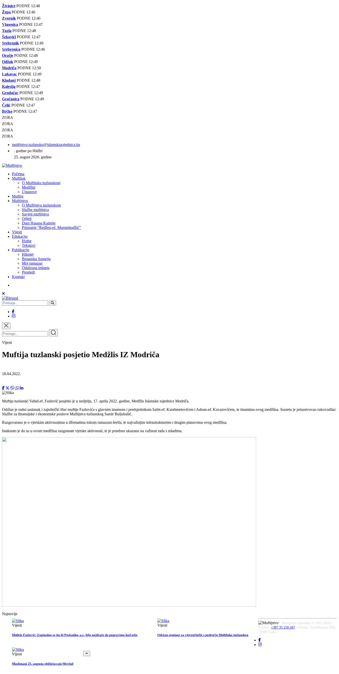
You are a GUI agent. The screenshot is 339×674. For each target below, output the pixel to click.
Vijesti (17, 232)
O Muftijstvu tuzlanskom (41, 205)
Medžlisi (28, 187)
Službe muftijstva (35, 210)
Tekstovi (28, 245)
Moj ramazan (32, 263)
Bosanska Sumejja (36, 259)
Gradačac (10, 93)
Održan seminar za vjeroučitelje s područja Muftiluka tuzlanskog (202, 635)
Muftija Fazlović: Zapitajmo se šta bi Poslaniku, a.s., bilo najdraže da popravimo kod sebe (74, 635)
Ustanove (29, 192)
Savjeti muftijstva (35, 214)
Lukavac (9, 74)
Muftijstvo (20, 201)
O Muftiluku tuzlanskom (41, 183)
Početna (18, 174)
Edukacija (20, 236)
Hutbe (27, 241)
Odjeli (27, 218)
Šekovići (9, 37)
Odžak (7, 62)
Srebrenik (10, 43)
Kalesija (8, 86)
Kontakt (18, 277)
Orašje (7, 55)
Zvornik (9, 18)
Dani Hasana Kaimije (39, 223)
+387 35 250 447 (283, 627)
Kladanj (9, 80)
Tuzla (6, 31)
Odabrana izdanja (35, 268)
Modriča (9, 68)
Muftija (17, 196)
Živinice (8, 6)
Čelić (6, 105)
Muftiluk (19, 178)
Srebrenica (11, 49)
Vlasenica (10, 24)
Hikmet (28, 254)
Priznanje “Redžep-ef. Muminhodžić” (51, 227)
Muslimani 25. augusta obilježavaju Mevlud (42, 664)
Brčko (7, 111)
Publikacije (20, 250)
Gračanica (10, 99)
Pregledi (28, 272)
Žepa (6, 12)
